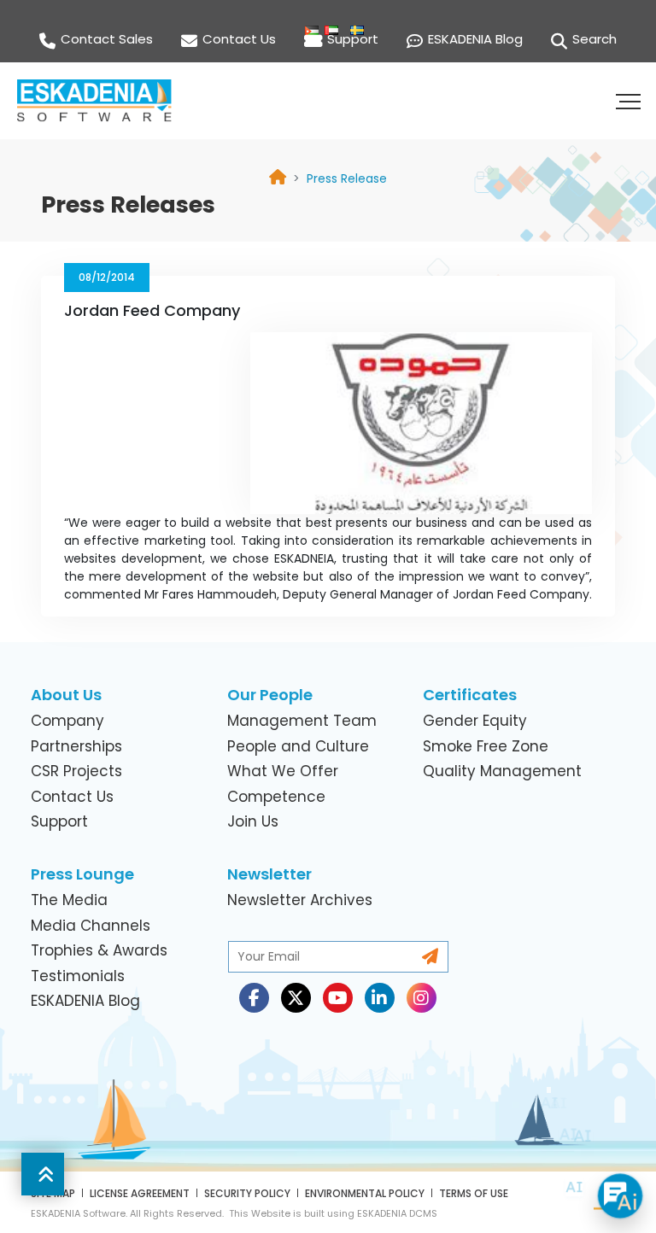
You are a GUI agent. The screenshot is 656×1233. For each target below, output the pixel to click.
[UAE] (328, 12)
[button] (630, 100)
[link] (347, 178)
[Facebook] (254, 998)
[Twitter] (296, 998)
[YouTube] (338, 998)
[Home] (277, 179)
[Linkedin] (380, 998)
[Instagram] (421, 998)
